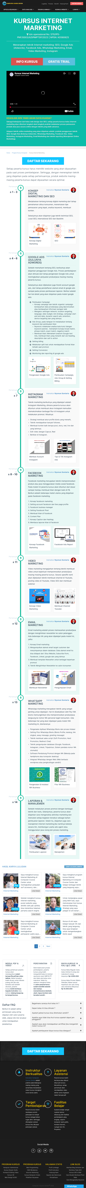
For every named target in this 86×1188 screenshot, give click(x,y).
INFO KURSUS (27, 62)
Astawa (57, 885)
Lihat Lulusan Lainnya (74, 866)
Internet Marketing (10, 891)
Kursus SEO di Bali (75, 1172)
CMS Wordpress (32, 1170)
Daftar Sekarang (43, 161)
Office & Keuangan (10, 9)
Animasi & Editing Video (10, 1172)
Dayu (58, 909)
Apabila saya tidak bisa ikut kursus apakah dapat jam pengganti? (53, 1018)
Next (48, 946)
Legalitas (44, 4)
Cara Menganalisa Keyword (75, 1180)
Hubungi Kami (64, 4)
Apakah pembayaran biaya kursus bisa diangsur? (51, 1031)
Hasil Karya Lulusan (14, 866)
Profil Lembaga (54, 1167)
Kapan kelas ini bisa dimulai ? (43, 1008)
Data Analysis (27, 9)
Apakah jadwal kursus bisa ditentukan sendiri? (50, 1013)
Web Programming (32, 1167)
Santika (15, 909)
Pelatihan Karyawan (32, 1177)
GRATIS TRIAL (59, 62)
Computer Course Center (15, 3)
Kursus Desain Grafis (11, 1170)
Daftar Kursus (76, 3)
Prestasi (50, 4)
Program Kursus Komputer (19, 153)
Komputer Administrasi (10, 1167)
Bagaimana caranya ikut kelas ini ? (45, 1003)
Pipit (16, 885)
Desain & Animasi (44, 9)
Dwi (16, 932)
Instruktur (57, 190)
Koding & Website (61, 9)
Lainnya (75, 9)
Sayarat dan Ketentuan (53, 1175)
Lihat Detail (36, 891)
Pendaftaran (54, 1177)
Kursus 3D (10, 1175)
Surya (58, 932)
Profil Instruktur (54, 1170)
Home (8, 153)
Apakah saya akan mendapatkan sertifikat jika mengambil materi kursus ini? (55, 1025)
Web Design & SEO (11, 1177)
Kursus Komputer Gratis (32, 1175)
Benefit (56, 4)
